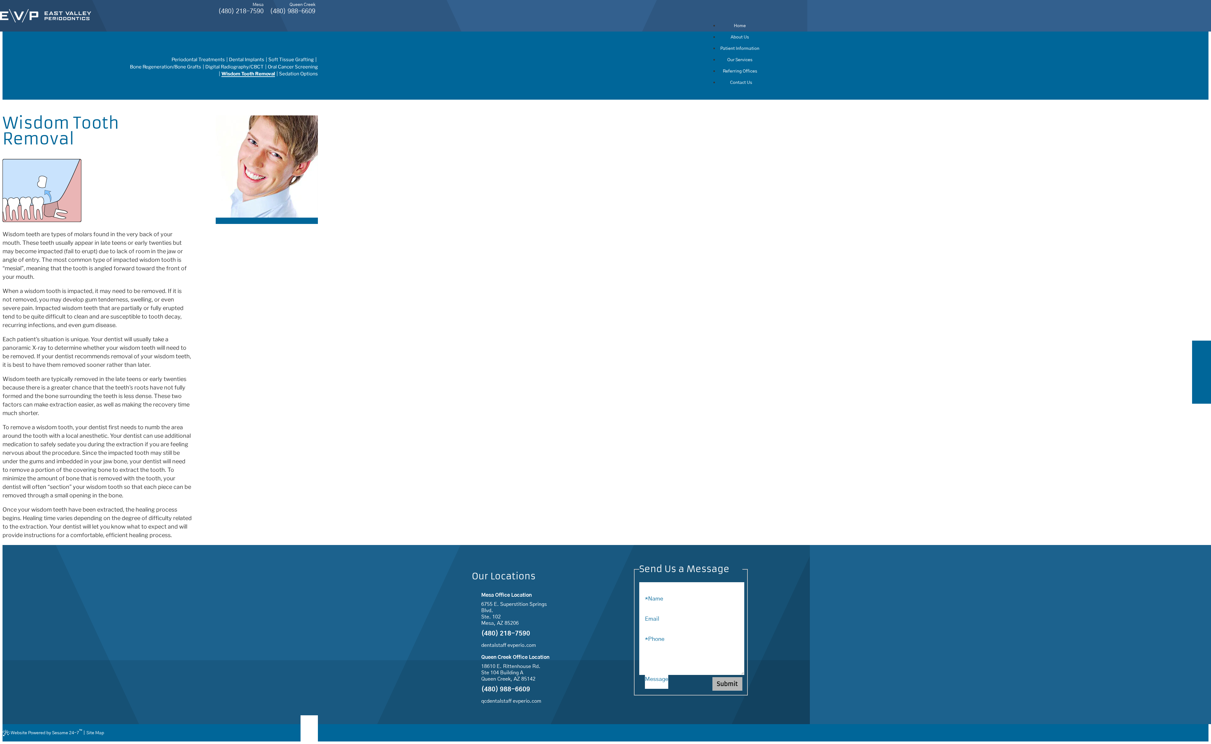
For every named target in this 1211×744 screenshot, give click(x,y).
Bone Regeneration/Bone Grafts (165, 67)
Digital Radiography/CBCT (234, 67)
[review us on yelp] (1201, 394)
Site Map (95, 733)
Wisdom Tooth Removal (248, 74)
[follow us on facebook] (1201, 350)
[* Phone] (691, 633)
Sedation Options (298, 74)
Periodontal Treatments (198, 59)
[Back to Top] (309, 728)
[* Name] (691, 592)
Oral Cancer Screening (293, 67)
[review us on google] (1201, 365)
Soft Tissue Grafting (291, 59)
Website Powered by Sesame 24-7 (46, 732)
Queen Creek (302, 5)
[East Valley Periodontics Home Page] (45, 15)
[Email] (691, 613)
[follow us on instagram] (1201, 379)
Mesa (258, 5)
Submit (727, 684)
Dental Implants (246, 59)
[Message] (691, 673)
